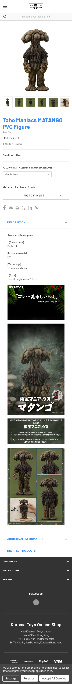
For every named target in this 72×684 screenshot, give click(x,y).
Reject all (29, 678)
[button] (12, 144)
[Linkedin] (30, 207)
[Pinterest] (36, 207)
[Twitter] (24, 207)
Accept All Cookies (54, 678)
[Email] (11, 207)
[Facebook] (4, 207)
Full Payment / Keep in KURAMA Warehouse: (28, 167)
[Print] (17, 207)
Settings (10, 678)
